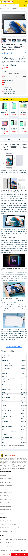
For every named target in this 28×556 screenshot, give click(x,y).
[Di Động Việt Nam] (7, 455)
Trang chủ (2, 8)
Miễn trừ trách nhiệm (6, 485)
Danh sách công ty (5, 496)
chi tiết (21, 139)
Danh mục (3, 489)
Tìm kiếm (22, 5)
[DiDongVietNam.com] (9, 1)
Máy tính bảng (22, 8)
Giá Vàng (23, 550)
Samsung (10, 52)
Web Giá (2, 552)
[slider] (4, 40)
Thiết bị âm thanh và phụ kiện (8, 524)
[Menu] (26, 2)
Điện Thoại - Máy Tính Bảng (11, 8)
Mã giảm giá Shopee (5, 509)
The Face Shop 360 (16, 550)
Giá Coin (6, 552)
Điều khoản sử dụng (5, 482)
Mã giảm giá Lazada (5, 506)
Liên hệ (2, 513)
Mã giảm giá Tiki (4, 502)
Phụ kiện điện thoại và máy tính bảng (10, 531)
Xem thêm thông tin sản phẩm (14, 346)
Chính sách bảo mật (5, 478)
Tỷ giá (9, 550)
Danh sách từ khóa (5, 499)
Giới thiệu (7, 139)
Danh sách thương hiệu (6, 492)
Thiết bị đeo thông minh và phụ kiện (10, 528)
